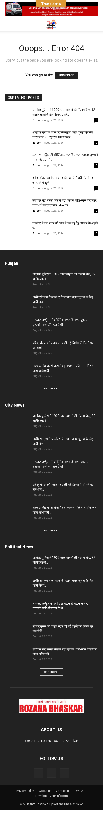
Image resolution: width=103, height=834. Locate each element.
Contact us (63, 791)
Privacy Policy (25, 791)
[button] (8, 24)
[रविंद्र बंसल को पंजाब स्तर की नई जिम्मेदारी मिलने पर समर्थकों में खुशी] (17, 183)
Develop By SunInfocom (51, 796)
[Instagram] (51, 773)
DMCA (79, 791)
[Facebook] (38, 773)
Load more (50, 388)
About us (45, 791)
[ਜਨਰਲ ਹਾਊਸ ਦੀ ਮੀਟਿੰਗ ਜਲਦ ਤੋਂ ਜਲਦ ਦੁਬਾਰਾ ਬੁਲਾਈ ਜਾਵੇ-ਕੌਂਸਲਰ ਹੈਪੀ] (17, 161)
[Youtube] (64, 773)
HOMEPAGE (66, 75)
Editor (36, 120)
